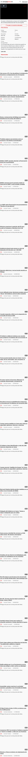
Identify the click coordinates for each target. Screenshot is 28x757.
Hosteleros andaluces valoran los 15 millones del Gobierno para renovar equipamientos (13, 95)
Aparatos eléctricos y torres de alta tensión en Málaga (13, 271)
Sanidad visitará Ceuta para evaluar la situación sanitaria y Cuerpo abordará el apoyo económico (13, 621)
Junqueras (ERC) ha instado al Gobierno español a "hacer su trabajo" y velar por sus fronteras (14, 730)
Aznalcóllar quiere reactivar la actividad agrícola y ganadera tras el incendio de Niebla (13, 687)
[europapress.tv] (8, 2)
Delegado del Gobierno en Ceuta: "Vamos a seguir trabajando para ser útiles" (12, 511)
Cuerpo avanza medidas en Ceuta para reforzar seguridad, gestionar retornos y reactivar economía (13, 424)
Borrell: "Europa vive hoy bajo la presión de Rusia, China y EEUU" (12, 599)
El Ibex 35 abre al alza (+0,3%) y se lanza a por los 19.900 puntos (13, 708)
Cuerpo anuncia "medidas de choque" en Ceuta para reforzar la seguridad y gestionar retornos (13, 468)
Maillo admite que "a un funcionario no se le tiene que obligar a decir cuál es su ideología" (13, 665)
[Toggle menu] (1, 2)
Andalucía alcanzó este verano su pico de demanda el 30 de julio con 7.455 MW (12, 249)
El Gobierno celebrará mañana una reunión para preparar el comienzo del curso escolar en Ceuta (13, 336)
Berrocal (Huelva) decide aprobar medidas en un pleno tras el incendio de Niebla (14, 490)
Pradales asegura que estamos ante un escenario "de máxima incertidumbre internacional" (11, 139)
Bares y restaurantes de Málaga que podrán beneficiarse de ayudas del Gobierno (13, 117)
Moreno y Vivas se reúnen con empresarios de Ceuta (13, 752)
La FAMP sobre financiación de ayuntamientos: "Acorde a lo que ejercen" (13, 205)
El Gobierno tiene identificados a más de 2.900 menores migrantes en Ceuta (13, 446)
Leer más (3, 51)
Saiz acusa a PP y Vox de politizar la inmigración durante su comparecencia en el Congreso (14, 74)
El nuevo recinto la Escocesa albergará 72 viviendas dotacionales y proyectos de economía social (12, 380)
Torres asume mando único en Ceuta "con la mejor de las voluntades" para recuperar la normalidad (13, 358)
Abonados (24, 2)
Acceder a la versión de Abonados (14, 25)
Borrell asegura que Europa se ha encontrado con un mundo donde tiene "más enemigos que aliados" (13, 577)
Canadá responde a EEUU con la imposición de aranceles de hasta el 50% (13, 314)
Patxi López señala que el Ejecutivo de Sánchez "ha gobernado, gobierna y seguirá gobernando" (13, 643)
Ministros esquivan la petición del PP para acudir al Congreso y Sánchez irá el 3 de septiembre (12, 227)
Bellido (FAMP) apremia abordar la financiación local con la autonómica (13, 161)
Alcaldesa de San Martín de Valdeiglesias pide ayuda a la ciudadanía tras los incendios (13, 555)
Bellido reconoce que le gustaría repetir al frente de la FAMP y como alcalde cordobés (12, 183)
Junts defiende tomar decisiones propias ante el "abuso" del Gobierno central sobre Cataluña (14, 292)
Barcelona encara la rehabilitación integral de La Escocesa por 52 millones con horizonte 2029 (13, 402)
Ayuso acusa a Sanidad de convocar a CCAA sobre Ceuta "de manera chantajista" (12, 533)
